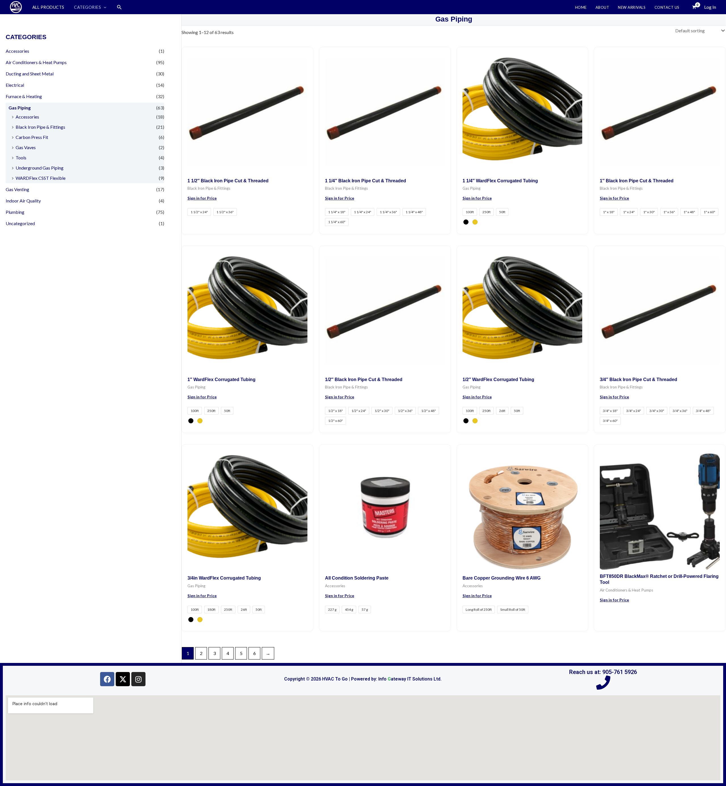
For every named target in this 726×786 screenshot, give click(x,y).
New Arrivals (631, 8)
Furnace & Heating (24, 96)
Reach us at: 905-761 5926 (603, 672)
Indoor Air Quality (23, 200)
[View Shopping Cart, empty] (693, 7)
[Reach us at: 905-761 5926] (603, 682)
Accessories (17, 51)
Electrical (15, 85)
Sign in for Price (202, 198)
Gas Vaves (26, 147)
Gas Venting (17, 189)
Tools (21, 157)
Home (581, 8)
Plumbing (15, 212)
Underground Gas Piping (40, 167)
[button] (103, 7)
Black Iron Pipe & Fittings (40, 127)
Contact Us (667, 8)
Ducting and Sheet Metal (30, 73)
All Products (48, 7)
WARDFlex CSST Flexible (41, 178)
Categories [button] (87, 7)
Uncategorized (20, 223)
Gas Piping (20, 107)
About (602, 8)
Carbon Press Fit (32, 137)
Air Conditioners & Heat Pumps (36, 62)
